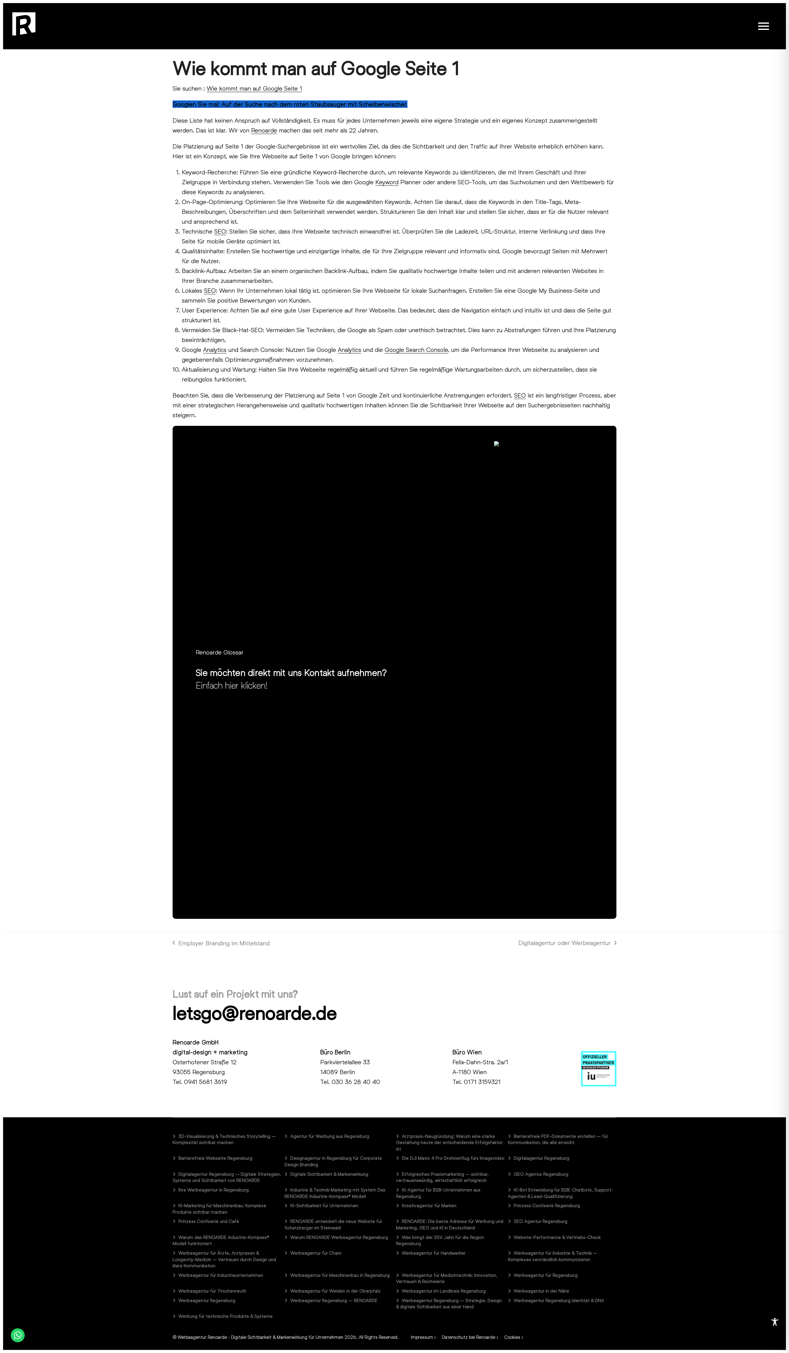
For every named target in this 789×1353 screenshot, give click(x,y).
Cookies (512, 1337)
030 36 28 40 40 (356, 1081)
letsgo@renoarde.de (255, 1012)
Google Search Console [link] (416, 349)
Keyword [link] (387, 181)
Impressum (422, 1337)
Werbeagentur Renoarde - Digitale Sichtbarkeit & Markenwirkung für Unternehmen (260, 1337)
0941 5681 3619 (205, 1081)
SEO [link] (220, 231)
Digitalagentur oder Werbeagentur (564, 943)
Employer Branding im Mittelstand (221, 943)
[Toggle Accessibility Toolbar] (775, 1322)
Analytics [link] (215, 349)
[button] (763, 26)
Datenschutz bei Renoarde (468, 1337)
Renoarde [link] (264, 130)
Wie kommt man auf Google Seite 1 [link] (254, 88)
